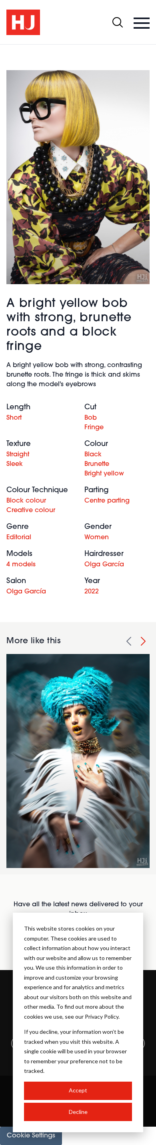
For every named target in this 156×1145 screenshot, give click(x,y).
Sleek (14, 464)
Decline (78, 1111)
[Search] (117, 22)
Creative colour (30, 510)
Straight (17, 455)
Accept (78, 1090)
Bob (90, 418)
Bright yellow (104, 474)
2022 (91, 592)
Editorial (18, 537)
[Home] (23, 22)
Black (93, 455)
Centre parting (107, 501)
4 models (21, 565)
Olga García (104, 565)
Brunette (96, 464)
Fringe (94, 427)
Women (96, 537)
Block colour (26, 501)
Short (14, 418)
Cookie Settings (31, 1136)
